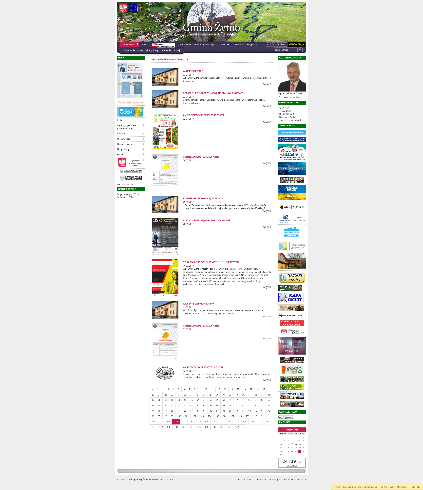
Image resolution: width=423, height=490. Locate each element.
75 (262, 405)
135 (206, 427)
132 (184, 427)
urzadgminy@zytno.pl (296, 120)
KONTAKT (225, 44)
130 (168, 427)
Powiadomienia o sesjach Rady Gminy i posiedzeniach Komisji (151, 50)
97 (159, 416)
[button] (137, 44)
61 (172, 405)
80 (172, 411)
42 (172, 400)
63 (185, 405)
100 (179, 416)
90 (236, 411)
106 (225, 416)
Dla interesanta (124, 144)
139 (237, 427)
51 (230, 400)
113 (161, 421)
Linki (119, 120)
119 (206, 421)
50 (224, 400)
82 (185, 411)
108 (240, 416)
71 (236, 405)
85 (204, 411)
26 (191, 395)
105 (217, 416)
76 (269, 405)
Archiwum (281, 44)
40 (159, 400)
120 (214, 421)
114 (168, 421)
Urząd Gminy (123, 149)
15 (238, 389)
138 (229, 427)
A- (268, 44)
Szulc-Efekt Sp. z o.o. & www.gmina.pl (267, 479)
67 (211, 405)
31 (224, 395)
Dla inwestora (123, 139)
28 (204, 395)
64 (191, 405)
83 (191, 411)
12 (219, 389)
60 (166, 405)
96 (153, 416)
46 (198, 400)
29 (211, 395)
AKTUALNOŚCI (129, 44)
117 (191, 421)
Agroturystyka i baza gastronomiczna (126, 127)
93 (256, 411)
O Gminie (121, 154)
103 (202, 416)
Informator (122, 133)
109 (247, 416)
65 (198, 405)
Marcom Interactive (297, 479)
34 (243, 395)
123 (237, 421)
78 (159, 411)
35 (249, 395)
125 (252, 421)
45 (191, 400)
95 (269, 411)
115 (176, 421)
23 (172, 395)
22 (166, 395)
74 (256, 405)
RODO (144, 44)
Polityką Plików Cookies (398, 487)
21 (159, 395)
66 (204, 405)
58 (153, 405)
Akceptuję (416, 487)
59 (159, 405)
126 (260, 421)
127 (267, 421)
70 (230, 405)
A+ (273, 44)
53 (243, 400)
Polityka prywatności (126, 184)
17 (251, 389)
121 (222, 421)
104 (209, 416)
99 (172, 416)
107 (232, 416)
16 (244, 389)
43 (178, 400)
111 (263, 416)
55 (256, 400)
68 (217, 405)
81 (178, 411)
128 (153, 427)
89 (230, 411)
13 (225, 389)
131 (176, 427)
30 (217, 395)
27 (198, 395)
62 (178, 405)
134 (199, 427)
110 (255, 416)
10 (206, 389)
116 (184, 421)
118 (199, 421)
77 (153, 411)
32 (230, 395)
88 (224, 411)
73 (249, 405)
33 (236, 395)
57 (269, 400)
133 (191, 427)
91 (243, 411)
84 (198, 411)
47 (204, 400)
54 (249, 400)
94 (262, 411)
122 (229, 421)
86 (211, 411)
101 (187, 416)
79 (166, 411)
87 (217, 411)
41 (166, 400)
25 (185, 395)
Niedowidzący (296, 44)
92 (249, 411)
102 (194, 416)
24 (178, 395)
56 (262, 400)
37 (262, 395)
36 (256, 395)
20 (153, 395)
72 (243, 405)
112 (153, 421)
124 (244, 421)
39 (153, 400)
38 (269, 395)
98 (166, 416)
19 (264, 389)
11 (212, 389)
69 (224, 405)
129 (161, 427)
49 (217, 400)
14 (232, 389)
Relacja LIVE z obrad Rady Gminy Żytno (198, 44)
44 (185, 400)
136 (214, 427)
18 (257, 389)
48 (211, 400)
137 (222, 427)
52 (236, 400)
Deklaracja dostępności (246, 44)
